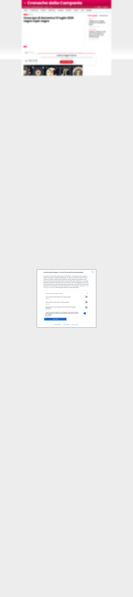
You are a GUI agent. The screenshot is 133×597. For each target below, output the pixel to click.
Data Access (66, 324)
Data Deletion (57, 324)
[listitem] (66, 293)
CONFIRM (55, 319)
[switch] (86, 297)
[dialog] (66, 298)
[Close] (93, 272)
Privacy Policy (75, 324)
